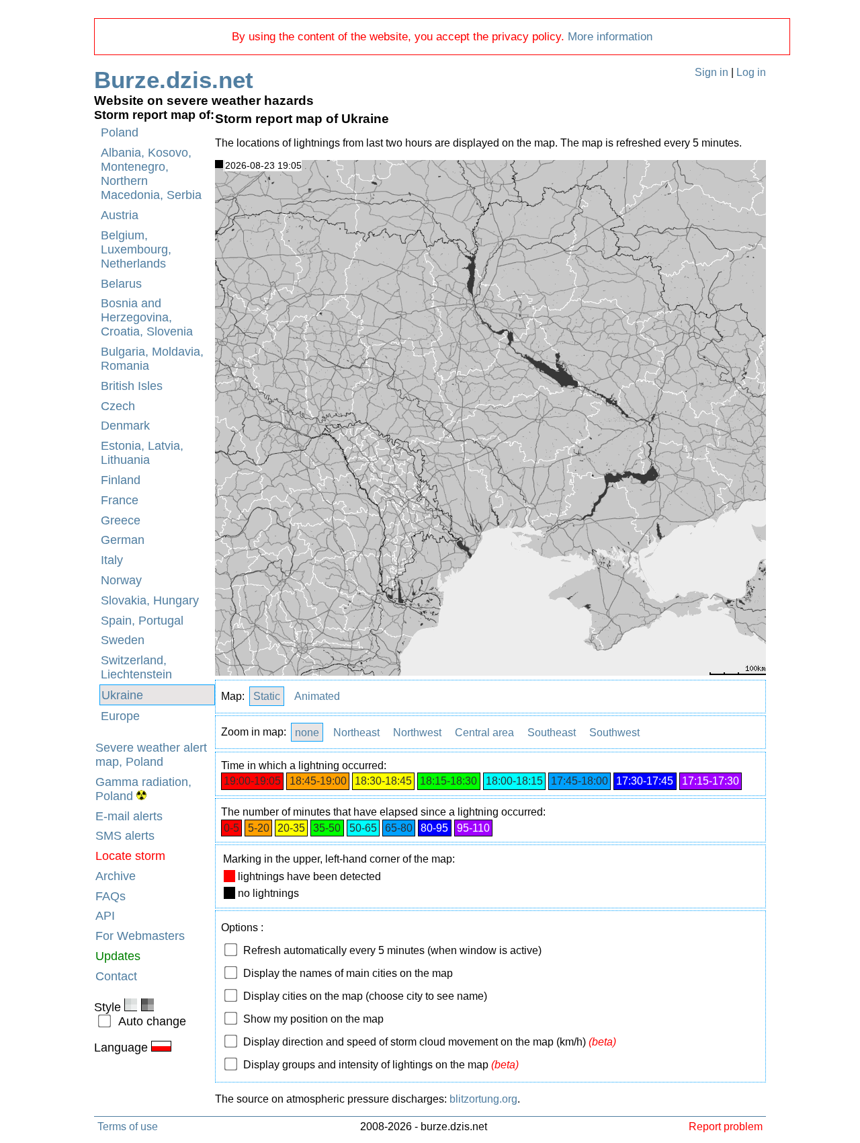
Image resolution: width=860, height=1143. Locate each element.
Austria (119, 215)
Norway (121, 580)
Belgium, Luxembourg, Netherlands (136, 249)
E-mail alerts (129, 816)
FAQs (110, 896)
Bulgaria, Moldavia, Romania (152, 358)
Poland (119, 132)
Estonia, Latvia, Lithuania (142, 453)
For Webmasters (140, 936)
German (122, 540)
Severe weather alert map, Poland (151, 754)
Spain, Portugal (142, 620)
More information (610, 36)
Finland (120, 480)
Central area (484, 732)
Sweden (122, 640)
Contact (116, 976)
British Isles (132, 386)
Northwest (417, 732)
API (105, 915)
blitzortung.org (483, 1099)
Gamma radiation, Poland (143, 789)
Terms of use (127, 1126)
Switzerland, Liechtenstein (136, 667)
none (307, 732)
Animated (317, 696)
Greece (120, 520)
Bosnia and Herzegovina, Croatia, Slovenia (147, 317)
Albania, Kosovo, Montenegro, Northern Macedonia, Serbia (151, 174)
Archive (115, 876)
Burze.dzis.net (173, 80)
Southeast (551, 732)
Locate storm (130, 856)
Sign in (711, 72)
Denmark (125, 425)
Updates (117, 956)
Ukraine (122, 695)
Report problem (726, 1126)
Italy (112, 560)
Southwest (614, 732)
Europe (120, 716)
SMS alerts (125, 835)
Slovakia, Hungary (150, 600)
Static (266, 696)
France (119, 500)
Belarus (121, 283)
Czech (118, 406)
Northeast (356, 732)
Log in (751, 72)
